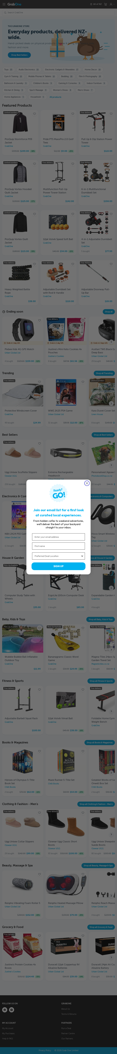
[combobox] (58, 556)
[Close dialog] (86, 483)
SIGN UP (58, 566)
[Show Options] (82, 556)
